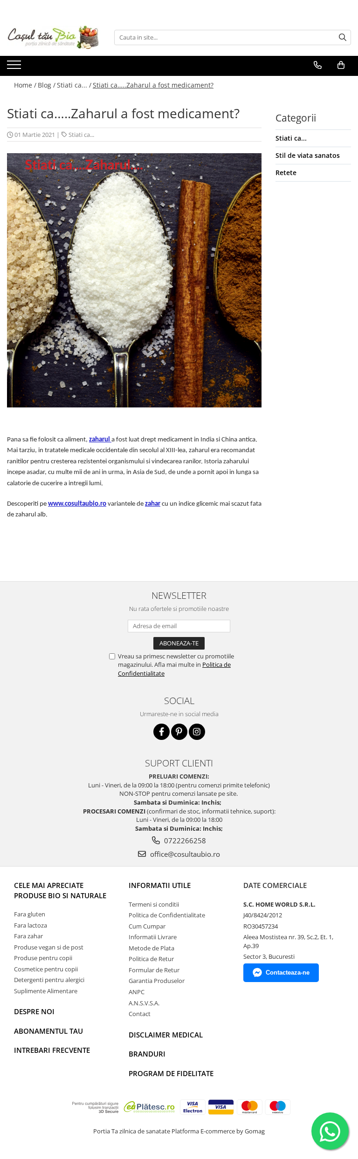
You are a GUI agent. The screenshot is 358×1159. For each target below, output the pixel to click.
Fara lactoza (30, 925)
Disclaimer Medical (166, 1034)
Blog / (46, 85)
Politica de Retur (151, 959)
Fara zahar (28, 936)
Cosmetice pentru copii (46, 969)
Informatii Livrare (153, 937)
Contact (140, 1014)
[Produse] (15, 68)
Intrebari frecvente (52, 1050)
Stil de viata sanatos (307, 155)
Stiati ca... (81, 134)
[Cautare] (342, 37)
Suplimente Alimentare (45, 991)
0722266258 (184, 840)
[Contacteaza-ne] (317, 65)
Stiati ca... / (74, 85)
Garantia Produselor (157, 980)
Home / (25, 85)
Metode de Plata (151, 948)
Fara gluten (29, 914)
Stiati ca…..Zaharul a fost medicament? (153, 85)
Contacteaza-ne (288, 972)
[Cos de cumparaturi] (341, 65)
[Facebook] (161, 732)
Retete (285, 172)
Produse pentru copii (43, 958)
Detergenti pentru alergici (49, 980)
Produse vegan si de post (48, 947)
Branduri (147, 1053)
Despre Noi (34, 1011)
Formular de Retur (154, 970)
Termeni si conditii (154, 904)
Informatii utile (160, 885)
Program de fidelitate (171, 1073)
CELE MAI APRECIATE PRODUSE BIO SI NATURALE (60, 890)
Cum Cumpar (147, 926)
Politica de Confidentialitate (167, 915)
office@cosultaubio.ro (184, 854)
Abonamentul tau (48, 1031)
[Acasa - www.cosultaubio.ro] (53, 37)
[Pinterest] (179, 732)
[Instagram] (197, 732)
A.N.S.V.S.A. (144, 1003)
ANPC (137, 992)
